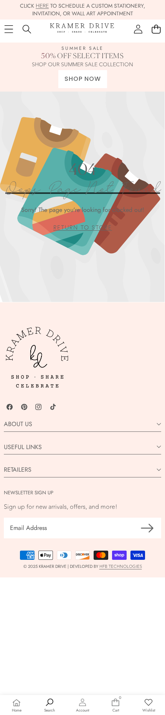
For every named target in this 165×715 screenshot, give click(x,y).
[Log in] (138, 29)
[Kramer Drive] (82, 29)
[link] (82, 228)
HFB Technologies (120, 566)
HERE (42, 6)
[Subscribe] (147, 528)
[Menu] (8, 29)
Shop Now (82, 78)
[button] (156, 29)
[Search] (26, 29)
